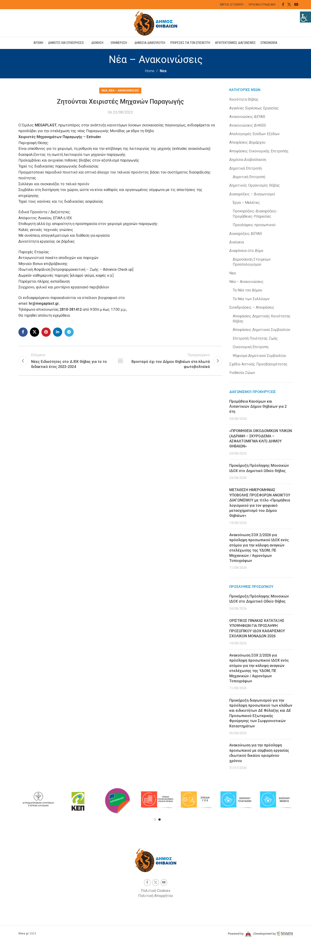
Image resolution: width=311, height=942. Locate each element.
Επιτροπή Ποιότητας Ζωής (255, 338)
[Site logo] (156, 22)
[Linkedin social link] (57, 332)
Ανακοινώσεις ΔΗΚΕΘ (247, 125)
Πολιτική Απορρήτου (155, 896)
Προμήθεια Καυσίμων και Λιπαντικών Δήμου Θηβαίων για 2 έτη (258, 406)
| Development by (264, 933)
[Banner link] (38, 800)
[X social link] (289, 4)
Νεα (163, 71)
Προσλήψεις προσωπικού (254, 225)
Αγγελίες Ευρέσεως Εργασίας (254, 108)
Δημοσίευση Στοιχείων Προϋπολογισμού (252, 262)
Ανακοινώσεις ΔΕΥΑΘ (247, 116)
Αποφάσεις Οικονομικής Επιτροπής (259, 151)
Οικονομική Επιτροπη (250, 347)
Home (149, 71)
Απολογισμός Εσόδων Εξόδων (254, 134)
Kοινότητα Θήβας (244, 99)
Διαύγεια (236, 242)
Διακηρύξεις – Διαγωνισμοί (252, 194)
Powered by (236, 933)
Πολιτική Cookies (155, 890)
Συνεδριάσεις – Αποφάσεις (251, 307)
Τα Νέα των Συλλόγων (251, 299)
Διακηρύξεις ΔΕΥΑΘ (245, 233)
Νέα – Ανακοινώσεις (124, 90)
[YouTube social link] (296, 4)
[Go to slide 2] (159, 819)
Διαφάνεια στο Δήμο (246, 250)
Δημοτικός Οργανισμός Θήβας (254, 185)
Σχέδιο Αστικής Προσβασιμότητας (258, 364)
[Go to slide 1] (155, 819)
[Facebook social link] (283, 4)
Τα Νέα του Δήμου (247, 290)
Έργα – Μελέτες (246, 202)
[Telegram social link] (69, 332)
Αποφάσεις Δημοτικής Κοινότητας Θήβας (262, 318)
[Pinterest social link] (46, 332)
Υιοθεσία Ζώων (242, 372)
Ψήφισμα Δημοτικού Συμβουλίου (259, 355)
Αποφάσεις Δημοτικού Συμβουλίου (261, 329)
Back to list (120, 360)
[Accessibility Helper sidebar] (305, 17)
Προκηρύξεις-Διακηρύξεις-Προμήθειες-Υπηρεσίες (255, 213)
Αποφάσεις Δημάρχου (247, 142)
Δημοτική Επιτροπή (245, 168)
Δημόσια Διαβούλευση (247, 159)
